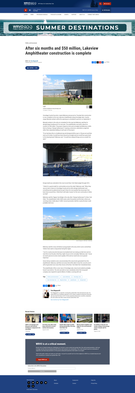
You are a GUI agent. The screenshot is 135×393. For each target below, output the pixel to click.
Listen (26, 14)
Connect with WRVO (93, 14)
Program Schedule (42, 14)
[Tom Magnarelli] (46, 294)
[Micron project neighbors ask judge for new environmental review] (85, 318)
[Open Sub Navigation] (28, 14)
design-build (83, 280)
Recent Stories (30, 311)
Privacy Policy (94, 383)
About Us (82, 14)
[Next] (90, 107)
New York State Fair (51, 280)
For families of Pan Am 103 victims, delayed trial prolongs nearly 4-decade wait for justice (101, 327)
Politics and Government (31, 43)
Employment (75, 380)
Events (66, 14)
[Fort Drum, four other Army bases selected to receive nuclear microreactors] (50, 318)
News (32, 14)
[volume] (30, 10)
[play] (26, 10)
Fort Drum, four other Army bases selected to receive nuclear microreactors (49, 326)
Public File (93, 380)
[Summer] (67, 27)
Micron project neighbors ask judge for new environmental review (84, 326)
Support (74, 14)
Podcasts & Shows (56, 14)
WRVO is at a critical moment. (51, 343)
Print (107, 62)
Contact (74, 383)
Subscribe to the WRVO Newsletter (37, 365)
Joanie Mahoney (66, 276)
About (55, 380)
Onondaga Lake (77, 276)
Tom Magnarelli (34, 61)
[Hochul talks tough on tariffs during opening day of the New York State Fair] (67, 318)
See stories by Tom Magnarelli (60, 300)
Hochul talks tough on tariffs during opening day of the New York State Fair (67, 326)
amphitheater (73, 280)
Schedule (56, 383)
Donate (107, 3)
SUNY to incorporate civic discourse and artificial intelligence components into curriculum (32, 327)
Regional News (63, 280)
